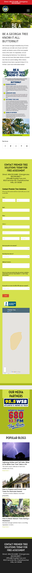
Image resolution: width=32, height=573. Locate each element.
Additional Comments (6, 262)
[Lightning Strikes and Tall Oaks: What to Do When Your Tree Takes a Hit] (16, 451)
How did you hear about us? (9, 254)
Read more (5, 470)
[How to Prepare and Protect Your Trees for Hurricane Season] (16, 480)
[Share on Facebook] (5, 146)
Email (5, 207)
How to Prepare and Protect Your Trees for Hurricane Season (14, 490)
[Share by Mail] (27, 146)
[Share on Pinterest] (21, 146)
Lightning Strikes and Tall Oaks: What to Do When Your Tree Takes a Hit (15, 463)
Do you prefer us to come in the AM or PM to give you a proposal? (16, 285)
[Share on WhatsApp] (16, 146)
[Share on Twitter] (10, 146)
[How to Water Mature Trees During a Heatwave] (16, 508)
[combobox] (16, 248)
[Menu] (27, 9)
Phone (5, 215)
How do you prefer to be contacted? (11, 245)
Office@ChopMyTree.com (16, 178)
